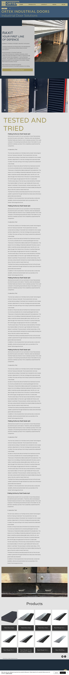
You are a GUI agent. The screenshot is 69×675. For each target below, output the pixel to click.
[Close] (67, 673)
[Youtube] (62, 657)
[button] (34, 95)
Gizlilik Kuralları (9, 673)
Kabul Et (63, 672)
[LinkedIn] (65, 657)
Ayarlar (56, 672)
